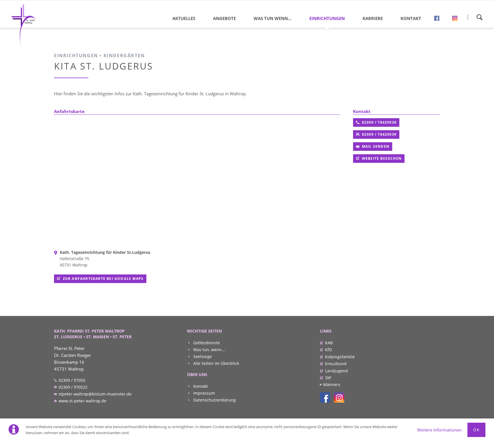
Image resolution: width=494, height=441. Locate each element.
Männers (331, 384)
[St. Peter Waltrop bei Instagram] (339, 397)
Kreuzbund (335, 363)
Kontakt (411, 18)
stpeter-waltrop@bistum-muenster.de (94, 394)
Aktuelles (183, 18)
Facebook (438, 19)
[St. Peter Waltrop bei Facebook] (325, 397)
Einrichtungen (327, 18)
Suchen (479, 17)
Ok (476, 429)
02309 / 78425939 (379, 134)
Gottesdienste (206, 342)
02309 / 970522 (72, 387)
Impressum (203, 393)
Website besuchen (381, 158)
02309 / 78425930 (379, 122)
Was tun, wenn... (208, 349)
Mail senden (375, 146)
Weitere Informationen (439, 430)
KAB (329, 342)
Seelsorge (202, 356)
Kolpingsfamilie (340, 356)
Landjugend (336, 370)
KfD (328, 349)
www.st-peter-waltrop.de (81, 401)
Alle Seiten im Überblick (215, 363)
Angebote (224, 18)
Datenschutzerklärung (214, 400)
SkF (328, 377)
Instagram (456, 19)
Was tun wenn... (272, 18)
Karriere (372, 18)
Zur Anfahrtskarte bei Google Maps (103, 278)
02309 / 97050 (71, 380)
